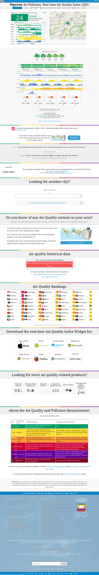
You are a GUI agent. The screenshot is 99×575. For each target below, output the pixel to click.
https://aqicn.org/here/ (49, 151)
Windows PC (75, 341)
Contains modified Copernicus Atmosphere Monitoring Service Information (56, 521)
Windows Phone (58, 341)
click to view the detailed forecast (49, 121)
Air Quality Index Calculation (16, 522)
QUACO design (45, 536)
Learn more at (74, 138)
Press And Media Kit (13, 503)
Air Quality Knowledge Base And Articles (19, 510)
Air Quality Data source (14, 521)
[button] (67, 24)
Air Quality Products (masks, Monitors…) (19, 525)
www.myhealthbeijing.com (73, 474)
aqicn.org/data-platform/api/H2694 (56, 171)
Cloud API (75, 354)
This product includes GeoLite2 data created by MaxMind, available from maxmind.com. (57, 508)
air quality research (15, 507)
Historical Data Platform (14, 528)
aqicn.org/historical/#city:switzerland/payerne (49, 274)
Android (41, 341)
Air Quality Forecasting (14, 524)
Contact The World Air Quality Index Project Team (22, 502)
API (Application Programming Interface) (19, 527)
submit (63, 564)
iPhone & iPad (23, 341)
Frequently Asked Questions (18, 517)
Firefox (41, 354)
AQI (14, 12)
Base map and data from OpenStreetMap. (52, 532)
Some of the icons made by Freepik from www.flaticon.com (52, 525)
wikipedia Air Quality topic (56, 466)
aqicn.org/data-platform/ (49, 277)
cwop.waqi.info (67, 518)
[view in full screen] (45, 13)
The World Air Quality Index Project (81, 500)
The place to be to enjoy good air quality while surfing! (56, 534)
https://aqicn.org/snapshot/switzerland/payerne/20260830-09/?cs (49, 158)
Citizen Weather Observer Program (50, 518)
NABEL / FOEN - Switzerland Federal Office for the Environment (49, 550)
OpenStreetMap (77, 38)
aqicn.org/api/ (68, 173)
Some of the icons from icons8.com (50, 528)
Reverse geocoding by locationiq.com (51, 530)
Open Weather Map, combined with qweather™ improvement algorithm (54, 515)
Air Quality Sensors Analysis (16, 514)
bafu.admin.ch (20, 130)
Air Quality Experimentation (16, 512)
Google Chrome (24, 354)
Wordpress (58, 354)
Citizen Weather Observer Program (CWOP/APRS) (49, 548)
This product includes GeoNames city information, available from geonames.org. (55, 511)
